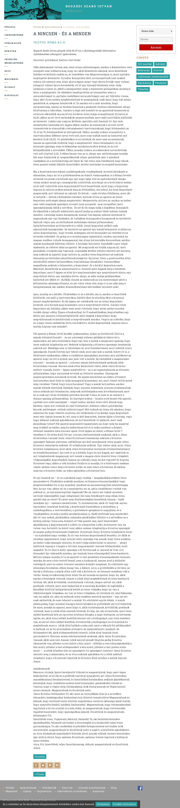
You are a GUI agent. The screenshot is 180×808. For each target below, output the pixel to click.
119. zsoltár (145, 64)
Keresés (156, 47)
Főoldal (6, 27)
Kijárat (6, 87)
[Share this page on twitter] (43, 765)
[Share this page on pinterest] (50, 765)
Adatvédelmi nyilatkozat (72, 791)
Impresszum (44, 791)
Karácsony (144, 83)
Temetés (143, 89)
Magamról (6, 79)
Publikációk (6, 43)
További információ (124, 804)
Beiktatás (144, 70)
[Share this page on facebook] (36, 765)
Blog (6, 71)
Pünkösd (40, 756)
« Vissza (39, 774)
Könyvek (6, 51)
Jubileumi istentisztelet (153, 76)
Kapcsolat (6, 95)
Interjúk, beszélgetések (6, 61)
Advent (160, 64)
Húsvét (157, 70)
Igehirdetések (6, 35)
